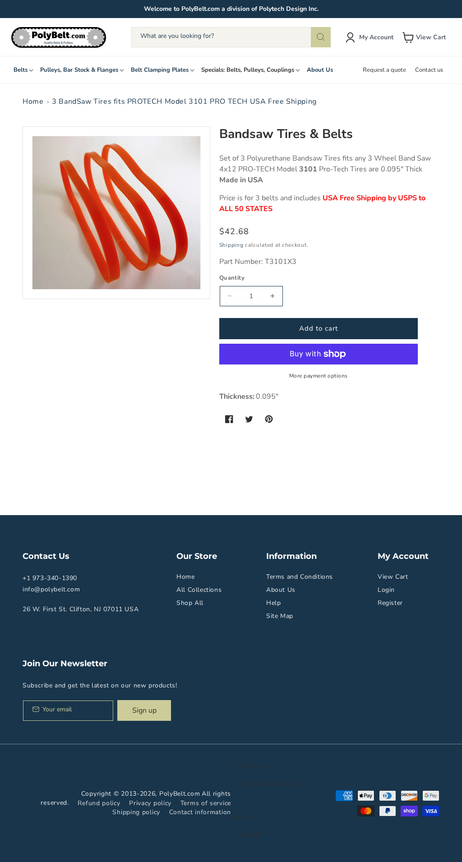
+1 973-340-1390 (50, 578)
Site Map (279, 616)
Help (273, 603)
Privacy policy (150, 803)
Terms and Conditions (299, 576)
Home (33, 101)
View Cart (393, 576)
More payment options (318, 375)
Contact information (200, 812)
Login (386, 589)
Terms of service (205, 803)
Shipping (231, 245)
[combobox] (230, 37)
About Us (281, 589)
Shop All (189, 603)
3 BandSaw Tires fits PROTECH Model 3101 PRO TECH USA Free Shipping (184, 101)
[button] (425, 37)
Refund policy (99, 803)
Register (390, 603)
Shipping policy (136, 812)
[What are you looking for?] (321, 37)
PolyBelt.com (179, 793)
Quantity (232, 278)
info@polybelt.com (51, 589)
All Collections (199, 589)
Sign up (144, 710)
